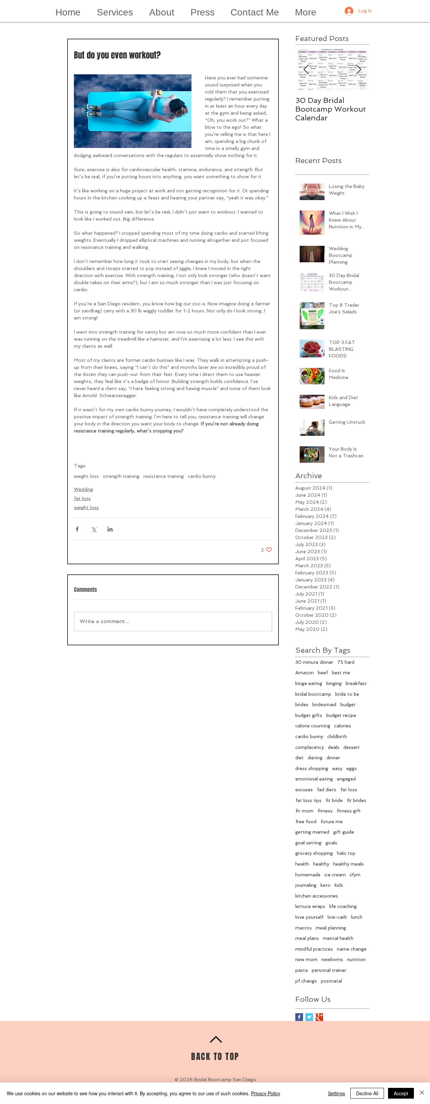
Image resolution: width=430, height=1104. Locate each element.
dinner (333, 757)
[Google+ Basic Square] (319, 1017)
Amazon (304, 672)
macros (303, 927)
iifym (355, 874)
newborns (332, 959)
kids (339, 885)
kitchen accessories (316, 896)
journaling (305, 885)
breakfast (356, 683)
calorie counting (312, 725)
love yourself (309, 917)
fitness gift (349, 810)
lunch (356, 917)
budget (348, 704)
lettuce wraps (310, 906)
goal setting (308, 842)
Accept (401, 1093)
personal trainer (329, 970)
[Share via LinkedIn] (110, 529)
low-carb (337, 917)
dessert (351, 747)
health (302, 864)
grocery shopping (314, 853)
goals (331, 842)
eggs (351, 768)
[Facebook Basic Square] (299, 1017)
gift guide (343, 832)
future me (331, 821)
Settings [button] (336, 1093)
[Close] (422, 1093)
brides (301, 704)
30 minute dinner (314, 662)
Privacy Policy (265, 1093)
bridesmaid (324, 704)
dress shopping (311, 768)
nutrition (356, 959)
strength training (121, 476)
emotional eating (314, 779)
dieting (315, 757)
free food (305, 821)
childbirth (337, 736)
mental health (338, 938)
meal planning (331, 927)
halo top (346, 853)
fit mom (304, 810)
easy (337, 768)
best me (341, 672)
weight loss (86, 476)
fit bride (334, 800)
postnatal (331, 981)
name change (352, 949)
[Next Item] (358, 70)
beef (323, 672)
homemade (307, 874)
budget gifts (308, 715)
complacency (309, 747)
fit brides (356, 800)
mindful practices (314, 949)
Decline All (367, 1093)
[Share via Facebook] (77, 529)
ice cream (335, 874)
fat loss (82, 498)
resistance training (163, 476)
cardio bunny (202, 476)
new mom (306, 959)
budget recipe (341, 715)
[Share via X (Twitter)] (93, 529)
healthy (321, 864)
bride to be (347, 694)
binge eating (308, 683)
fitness (325, 810)
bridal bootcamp (313, 694)
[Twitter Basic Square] (309, 1017)
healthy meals (348, 864)
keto (325, 885)
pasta (301, 970)
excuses (304, 789)
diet (299, 757)
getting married (312, 832)
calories (342, 725)
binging (334, 683)
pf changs (306, 981)
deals (333, 747)
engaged (346, 779)
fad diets (326, 789)
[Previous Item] (306, 70)
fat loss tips (308, 800)
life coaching (343, 906)
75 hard (345, 662)
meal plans (307, 938)
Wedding (83, 489)
